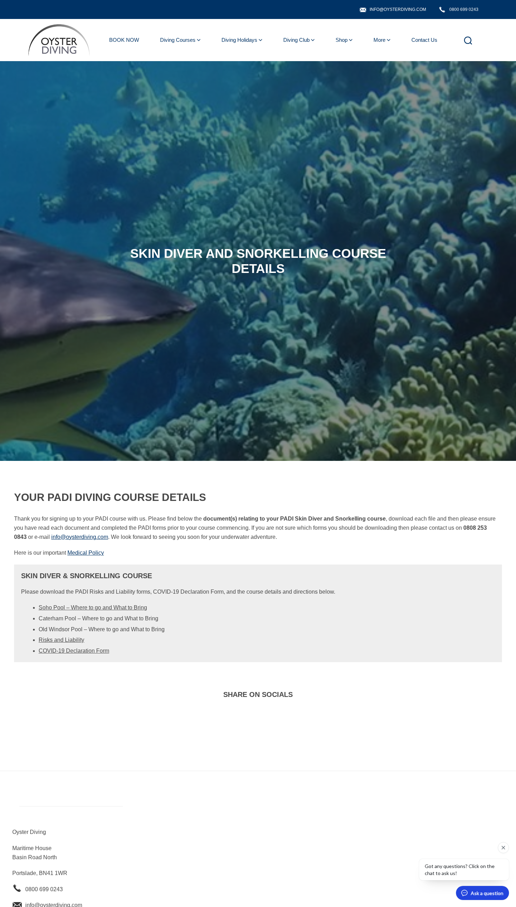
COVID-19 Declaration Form (74, 651)
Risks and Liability (61, 640)
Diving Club (296, 40)
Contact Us (424, 40)
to (131, 608)
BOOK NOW (124, 40)
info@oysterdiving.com (398, 9)
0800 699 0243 (463, 9)
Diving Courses (178, 40)
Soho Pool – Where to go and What (83, 608)
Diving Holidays (239, 40)
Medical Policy (85, 553)
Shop (342, 40)
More (379, 40)
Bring (140, 608)
